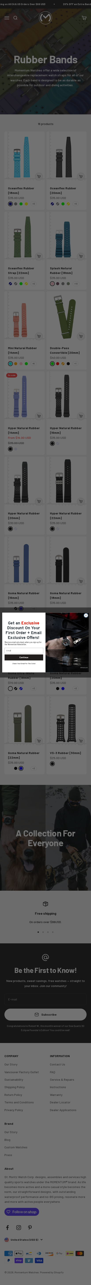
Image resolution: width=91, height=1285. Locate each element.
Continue (23, 657)
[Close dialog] (86, 615)
